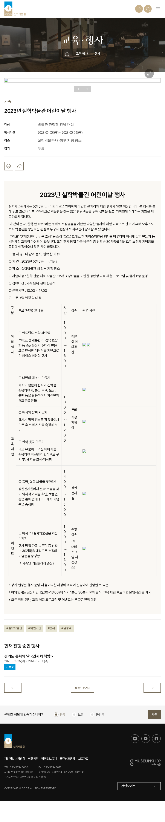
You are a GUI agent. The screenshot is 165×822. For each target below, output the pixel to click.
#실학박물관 (14, 628)
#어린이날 (34, 628)
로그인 (139, 9)
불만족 (100, 714)
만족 (62, 714)
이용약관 (33, 758)
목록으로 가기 (82, 688)
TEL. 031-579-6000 (16, 767)
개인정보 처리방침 (14, 758)
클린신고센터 (67, 758)
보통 (80, 714)
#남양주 (66, 628)
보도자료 (83, 758)
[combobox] (139, 786)
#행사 (51, 628)
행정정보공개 (49, 758)
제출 (154, 714)
